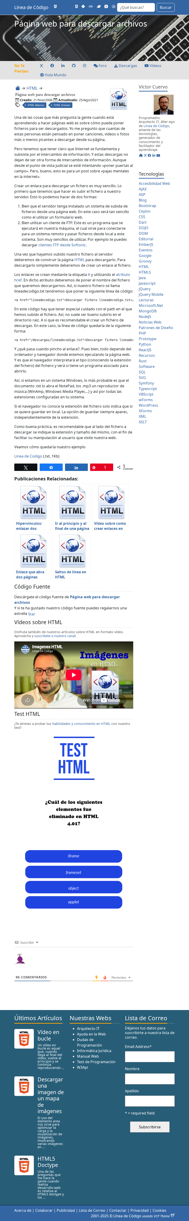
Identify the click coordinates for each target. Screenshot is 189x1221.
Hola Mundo (55, 74)
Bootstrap (147, 205)
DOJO (143, 227)
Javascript (147, 283)
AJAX (143, 189)
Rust (143, 360)
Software (147, 366)
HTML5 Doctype (48, 1162)
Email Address (138, 1046)
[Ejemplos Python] (83, 6)
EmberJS (146, 244)
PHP (142, 333)
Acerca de (22, 1210)
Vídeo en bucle (48, 1035)
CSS (142, 216)
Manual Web (88, 1056)
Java (142, 277)
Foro (102, 65)
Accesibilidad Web (154, 183)
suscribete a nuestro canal (55, 636)
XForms (145, 410)
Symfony (146, 383)
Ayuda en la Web (91, 1034)
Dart (143, 222)
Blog (143, 200)
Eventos (146, 250)
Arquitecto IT (88, 1028)
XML (142, 416)
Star (31, 614)
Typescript (148, 388)
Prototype (147, 338)
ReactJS (145, 349)
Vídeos (155, 65)
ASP (142, 194)
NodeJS (145, 316)
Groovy (145, 261)
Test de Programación (96, 1061)
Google (145, 255)
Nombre (132, 1068)
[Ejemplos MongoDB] (98, 6)
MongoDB (148, 311)
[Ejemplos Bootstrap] (106, 6)
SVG (142, 377)
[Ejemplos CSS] (76, 6)
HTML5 (145, 272)
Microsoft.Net (151, 305)
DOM (143, 233)
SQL (142, 372)
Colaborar (44, 1210)
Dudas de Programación (89, 1042)
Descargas (127, 65)
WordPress (148, 405)
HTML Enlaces (62, 105)
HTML (32, 88)
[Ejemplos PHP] (91, 6)
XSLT (143, 421)
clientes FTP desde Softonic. (62, 244)
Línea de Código (31, 7)
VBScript (146, 394)
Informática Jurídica (94, 1050)
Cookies (159, 1210)
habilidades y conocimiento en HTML (81, 723)
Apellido (132, 1090)
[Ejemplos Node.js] (113, 6)
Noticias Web (150, 322)
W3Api (82, 1067)
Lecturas (146, 299)
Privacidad (139, 1210)
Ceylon (145, 211)
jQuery (145, 288)
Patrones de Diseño (156, 327)
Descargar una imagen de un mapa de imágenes (51, 1095)
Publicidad (66, 1210)
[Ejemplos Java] (62, 6)
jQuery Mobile (151, 294)
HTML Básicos (36, 105)
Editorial (146, 238)
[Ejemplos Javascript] (69, 6)
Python (145, 344)
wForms (146, 399)
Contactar (118, 1210)
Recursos (147, 355)
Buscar (166, 7)
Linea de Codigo (28, 456)
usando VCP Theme (156, 1216)
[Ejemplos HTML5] (55, 6)
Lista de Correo (92, 1210)
